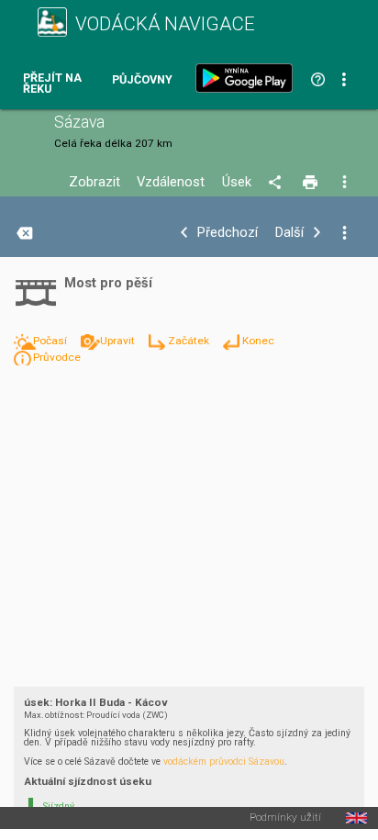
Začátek (190, 340)
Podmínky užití (285, 817)
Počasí (51, 340)
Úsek (236, 182)
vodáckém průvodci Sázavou (223, 761)
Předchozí (227, 233)
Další (289, 233)
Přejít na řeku (52, 84)
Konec (258, 340)
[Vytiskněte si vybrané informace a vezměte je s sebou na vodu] (311, 182)
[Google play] (247, 78)
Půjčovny (142, 80)
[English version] (356, 817)
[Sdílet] (277, 182)
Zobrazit (94, 182)
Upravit (119, 340)
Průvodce (57, 357)
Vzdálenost (171, 182)
